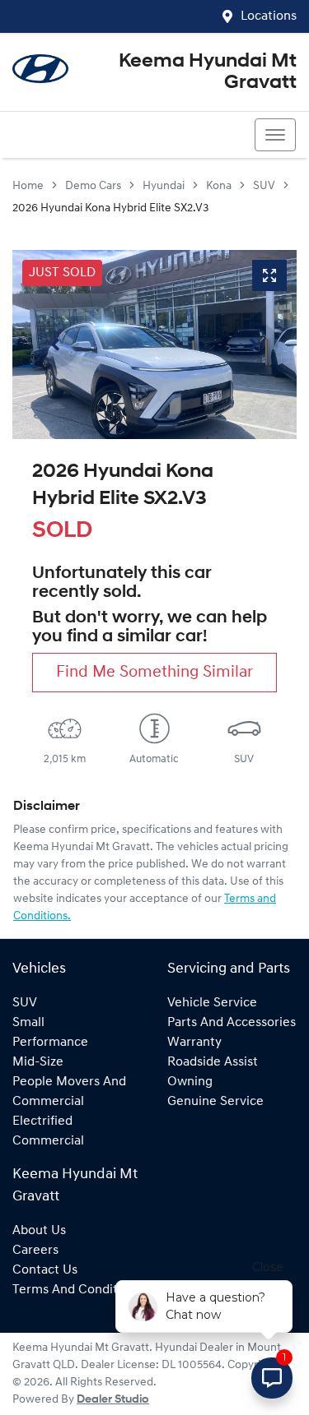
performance (50, 1042)
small (28, 1022)
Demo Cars (93, 186)
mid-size (37, 1062)
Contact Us (44, 1270)
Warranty (194, 1042)
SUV (264, 186)
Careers (35, 1250)
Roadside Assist (212, 1062)
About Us (39, 1230)
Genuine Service (215, 1101)
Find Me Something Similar (154, 672)
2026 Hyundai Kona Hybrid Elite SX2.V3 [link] (110, 208)
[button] (275, 134)
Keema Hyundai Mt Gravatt (208, 72)
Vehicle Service (212, 1003)
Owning (190, 1082)
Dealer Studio (113, 1400)
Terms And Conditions (77, 1290)
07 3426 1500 (72, 134)
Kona (219, 186)
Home (28, 186)
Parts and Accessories (231, 1022)
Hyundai (164, 186)
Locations (269, 16)
